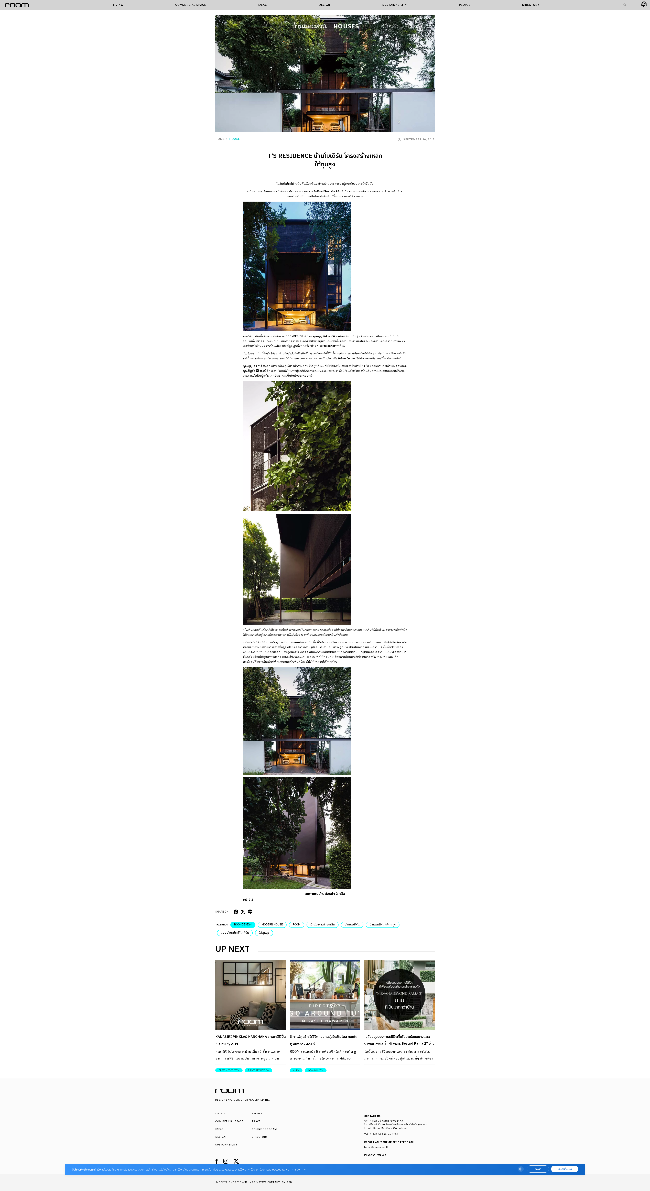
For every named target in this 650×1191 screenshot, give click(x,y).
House (234, 138)
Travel (257, 1121)
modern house (272, 924)
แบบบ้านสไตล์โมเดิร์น (235, 933)
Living (118, 4)
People (464, 4)
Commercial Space (190, 4)
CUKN (296, 1070)
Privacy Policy (375, 1155)
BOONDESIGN (243, 924)
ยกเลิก (538, 1169)
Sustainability (394, 4)
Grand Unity (315, 1070)
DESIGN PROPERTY (229, 1070)
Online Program (264, 1129)
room (296, 924)
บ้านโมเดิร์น (352, 924)
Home (220, 138)
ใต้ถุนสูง (264, 933)
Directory (530, 4)
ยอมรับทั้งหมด (565, 1169)
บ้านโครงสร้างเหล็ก (322, 924)
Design (324, 4)
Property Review (258, 1070)
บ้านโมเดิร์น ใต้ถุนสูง (383, 924)
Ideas (262, 4)
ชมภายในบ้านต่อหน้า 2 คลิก (325, 894)
